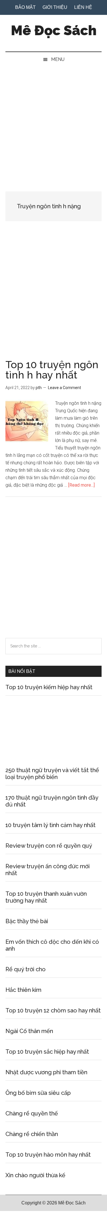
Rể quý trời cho (25, 969)
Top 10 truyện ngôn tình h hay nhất (51, 369)
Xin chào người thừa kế (35, 1175)
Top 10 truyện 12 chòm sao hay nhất (53, 1010)
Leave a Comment (64, 387)
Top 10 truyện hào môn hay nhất (48, 1154)
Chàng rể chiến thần (31, 1134)
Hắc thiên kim (23, 989)
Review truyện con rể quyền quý (48, 845)
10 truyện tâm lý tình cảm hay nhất (50, 825)
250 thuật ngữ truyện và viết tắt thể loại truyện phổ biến (52, 773)
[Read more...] (81, 485)
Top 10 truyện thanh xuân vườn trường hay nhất (46, 897)
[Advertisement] (53, 123)
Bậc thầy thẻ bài (26, 921)
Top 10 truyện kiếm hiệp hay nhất (48, 687)
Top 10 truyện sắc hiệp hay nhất (47, 1051)
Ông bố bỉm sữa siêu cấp (38, 1092)
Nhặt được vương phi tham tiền (46, 1072)
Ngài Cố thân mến (29, 1031)
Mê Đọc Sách (53, 30)
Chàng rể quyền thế (31, 1113)
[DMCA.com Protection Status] (14, 1215)
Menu (57, 59)
